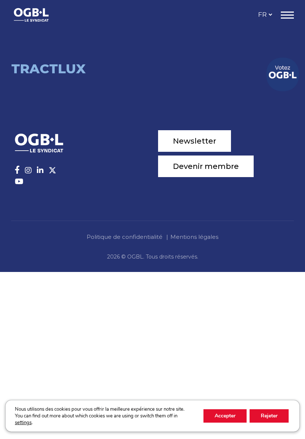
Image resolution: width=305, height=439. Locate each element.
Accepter (225, 415)
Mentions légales (194, 236)
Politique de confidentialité (125, 236)
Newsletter (194, 141)
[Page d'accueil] (39, 15)
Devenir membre (206, 166)
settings (23, 422)
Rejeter (269, 415)
